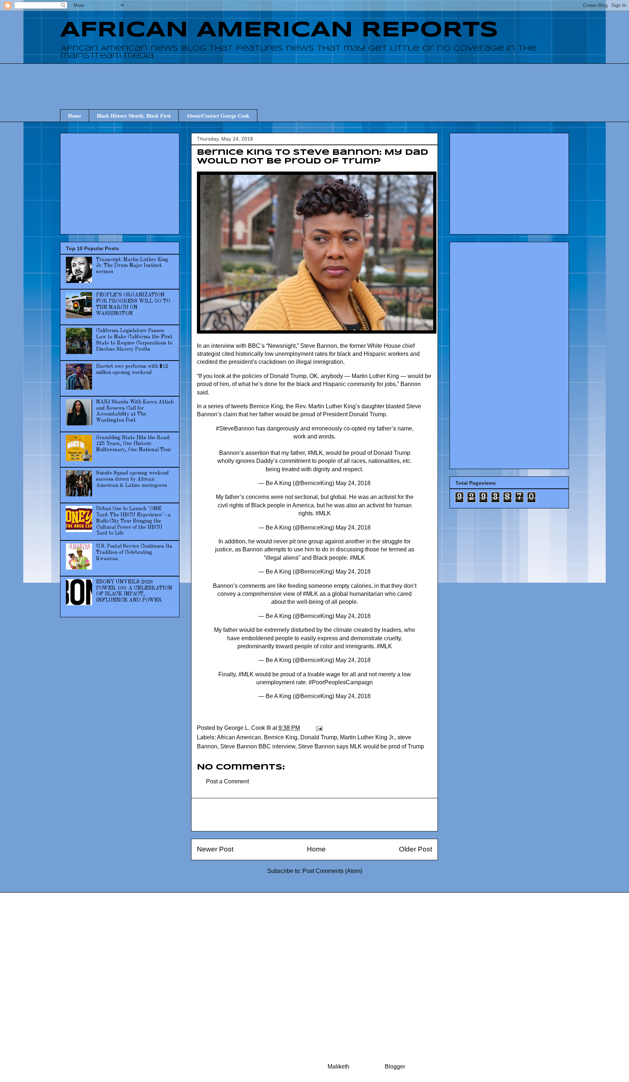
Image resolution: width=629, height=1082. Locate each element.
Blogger (395, 1066)
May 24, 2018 (353, 483)
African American (239, 737)
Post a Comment (227, 781)
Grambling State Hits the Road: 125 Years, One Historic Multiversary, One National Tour (133, 444)
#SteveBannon (235, 428)
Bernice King (280, 737)
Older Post (415, 849)
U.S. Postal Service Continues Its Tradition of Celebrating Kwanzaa (134, 552)
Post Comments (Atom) (332, 871)
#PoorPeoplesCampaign (341, 682)
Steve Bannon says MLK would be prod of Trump (361, 746)
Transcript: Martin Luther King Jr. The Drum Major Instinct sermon (132, 266)
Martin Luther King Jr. (367, 737)
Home (74, 115)
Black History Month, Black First (134, 115)
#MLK (315, 453)
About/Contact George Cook (217, 115)
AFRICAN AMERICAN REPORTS (279, 30)
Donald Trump (318, 737)
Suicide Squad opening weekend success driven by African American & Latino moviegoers (132, 479)
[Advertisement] (314, 79)
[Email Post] (318, 728)
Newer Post (215, 849)
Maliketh (338, 1066)
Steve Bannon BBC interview (257, 746)
